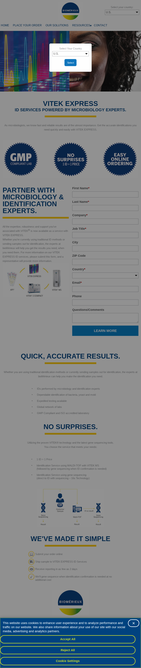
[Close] (133, 623)
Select (70, 62)
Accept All (67, 639)
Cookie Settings (68, 661)
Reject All (68, 650)
